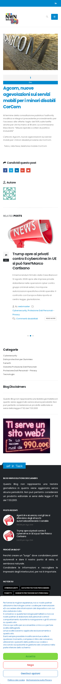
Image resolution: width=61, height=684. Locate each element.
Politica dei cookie (16, 680)
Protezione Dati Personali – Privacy (20, 370)
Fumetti (7, 363)
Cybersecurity (20, 310)
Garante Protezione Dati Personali (19, 366)
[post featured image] (30, 234)
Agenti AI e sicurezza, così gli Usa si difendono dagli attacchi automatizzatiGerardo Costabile (33, 518)
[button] (47, 16)
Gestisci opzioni (30, 673)
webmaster (24, 306)
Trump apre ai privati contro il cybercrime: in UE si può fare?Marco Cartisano (34, 261)
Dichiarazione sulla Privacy (39, 680)
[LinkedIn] (55, 3)
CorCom (46, 139)
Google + (22, 170)
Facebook (5, 170)
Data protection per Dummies (17, 359)
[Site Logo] (11, 17)
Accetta (30, 656)
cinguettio (11, 170)
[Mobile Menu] (54, 17)
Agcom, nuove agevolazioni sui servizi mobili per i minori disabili (27, 138)
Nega (30, 665)
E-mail (28, 170)
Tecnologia (8, 374)
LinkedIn (17, 170)
